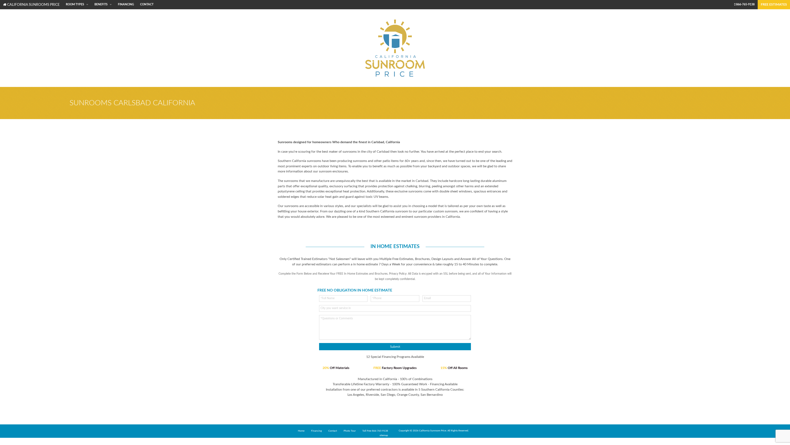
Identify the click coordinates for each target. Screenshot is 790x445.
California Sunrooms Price (33, 4)
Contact (146, 4)
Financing (126, 4)
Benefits (101, 4)
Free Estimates (774, 4)
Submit (395, 346)
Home (301, 431)
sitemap (384, 435)
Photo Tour (350, 431)
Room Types (75, 4)
